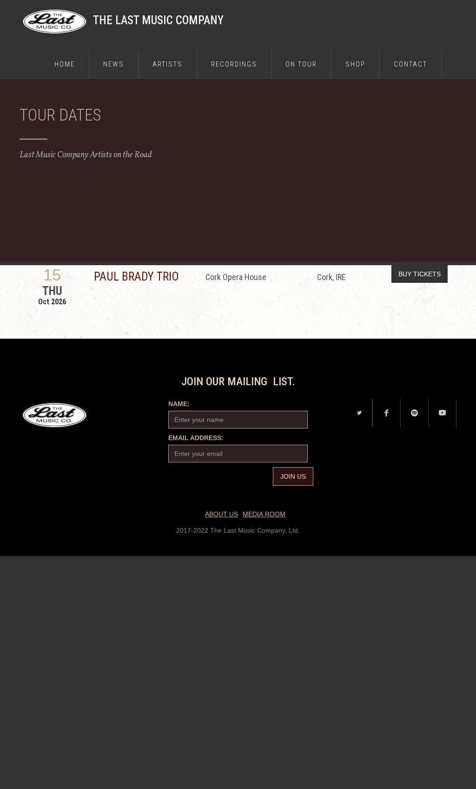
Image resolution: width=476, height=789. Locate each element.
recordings (234, 64)
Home (64, 64)
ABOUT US (221, 514)
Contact (410, 64)
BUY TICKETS (419, 274)
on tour (301, 64)
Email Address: (196, 437)
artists (167, 64)
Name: (179, 404)
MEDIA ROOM (264, 514)
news (113, 64)
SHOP (355, 64)
